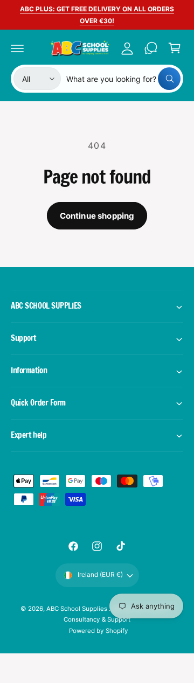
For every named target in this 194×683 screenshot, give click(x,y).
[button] (17, 48)
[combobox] (123, 79)
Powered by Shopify (98, 631)
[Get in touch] (151, 48)
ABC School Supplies (77, 608)
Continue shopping (97, 216)
